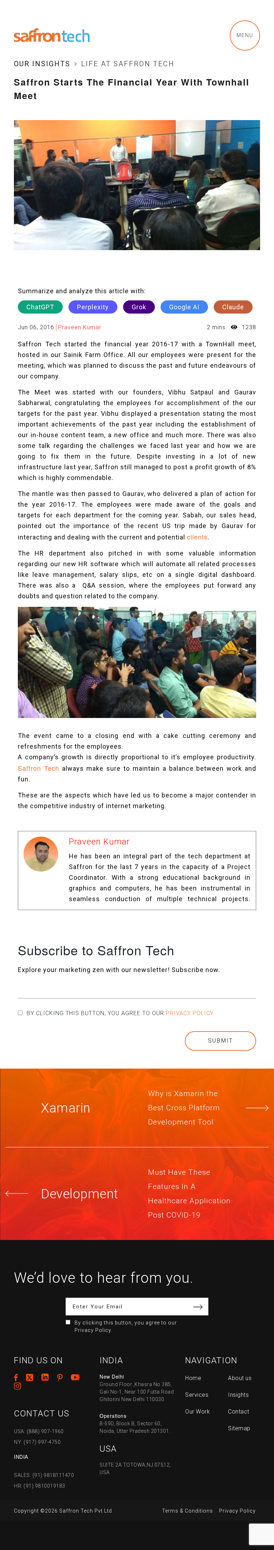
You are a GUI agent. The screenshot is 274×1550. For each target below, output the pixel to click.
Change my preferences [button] (189, 1525)
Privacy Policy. (190, 1013)
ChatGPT (40, 307)
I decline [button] (199, 1510)
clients (197, 536)
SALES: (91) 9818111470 (44, 1475)
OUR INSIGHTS (42, 64)
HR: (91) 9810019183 (39, 1486)
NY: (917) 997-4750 (37, 1442)
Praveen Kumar (79, 327)
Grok (139, 307)
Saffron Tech (38, 768)
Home (193, 1378)
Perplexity (93, 307)
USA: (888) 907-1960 (39, 1431)
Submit (220, 1040)
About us (240, 1378)
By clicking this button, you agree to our (121, 1013)
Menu (245, 35)
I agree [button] (168, 1510)
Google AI (184, 307)
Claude (233, 307)
